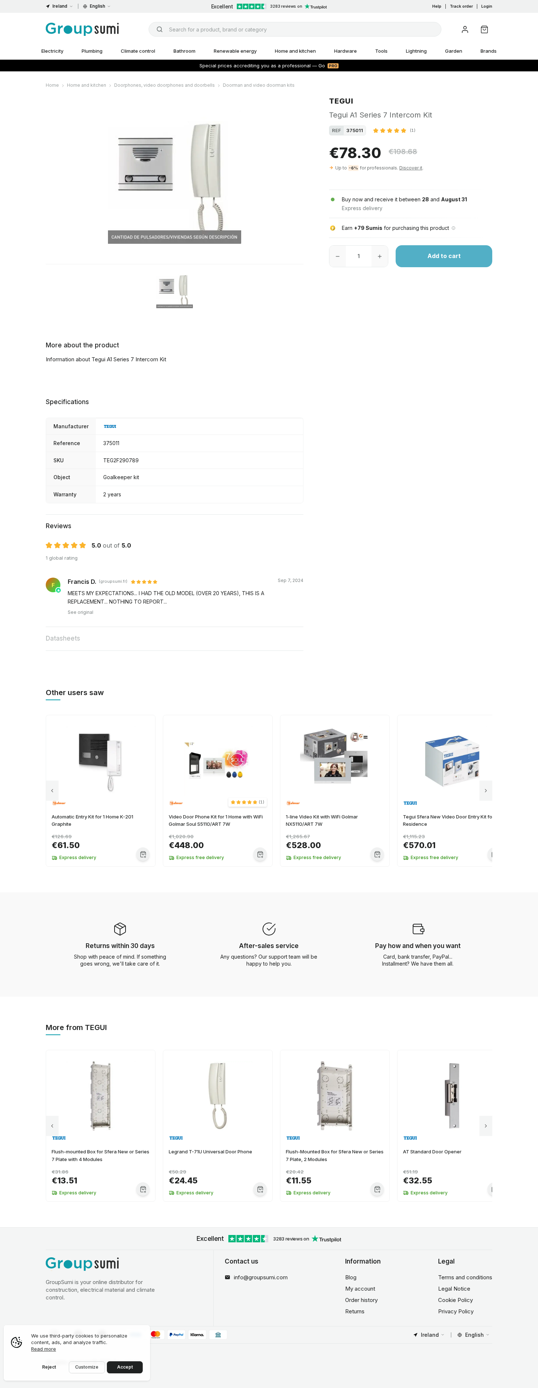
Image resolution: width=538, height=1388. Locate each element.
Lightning (416, 51)
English (97, 6)
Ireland (59, 6)
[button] (394, 130)
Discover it (410, 168)
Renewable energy (235, 51)
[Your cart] (484, 29)
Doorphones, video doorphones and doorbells (164, 85)
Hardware (345, 51)
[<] (52, 791)
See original (80, 612)
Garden (453, 51)
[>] (485, 791)
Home (52, 85)
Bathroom (184, 51)
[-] (337, 256)
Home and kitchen (295, 51)
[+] (379, 256)
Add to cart (444, 256)
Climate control (138, 51)
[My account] (465, 29)
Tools (381, 51)
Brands (489, 51)
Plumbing (92, 51)
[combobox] (295, 29)
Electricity (52, 51)
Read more (43, 1349)
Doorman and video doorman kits (259, 85)
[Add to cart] (143, 854)
